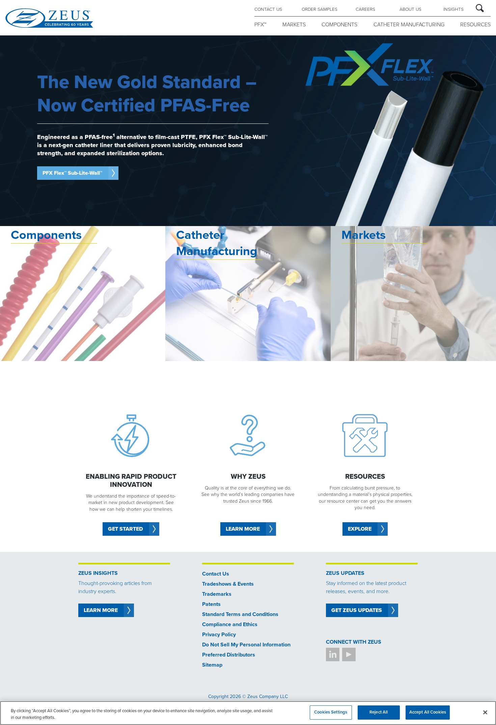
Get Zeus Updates (356, 610)
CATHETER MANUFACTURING (409, 24)
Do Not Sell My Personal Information (246, 644)
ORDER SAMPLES (319, 9)
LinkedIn (332, 654)
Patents (211, 604)
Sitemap (212, 665)
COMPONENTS (339, 24)
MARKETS (294, 24)
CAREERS (365, 9)
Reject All (378, 712)
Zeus (49, 18)
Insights (453, 9)
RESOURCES (475, 24)
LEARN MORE (101, 610)
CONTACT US (268, 9)
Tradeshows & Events (228, 584)
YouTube (349, 654)
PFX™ (260, 24)
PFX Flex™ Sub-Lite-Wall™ (72, 173)
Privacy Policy (219, 634)
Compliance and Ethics (229, 624)
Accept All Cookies (427, 712)
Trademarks (216, 594)
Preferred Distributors (228, 654)
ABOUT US (410, 9)
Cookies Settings (330, 712)
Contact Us (215, 573)
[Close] (485, 712)
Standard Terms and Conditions (240, 614)
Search (479, 8)
